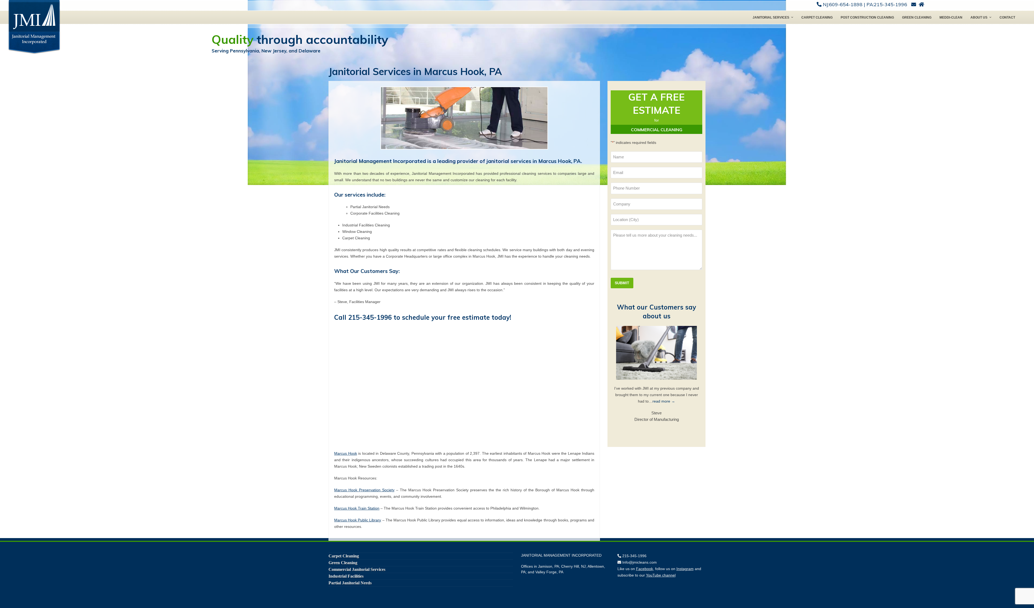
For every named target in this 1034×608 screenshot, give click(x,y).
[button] (617, 373)
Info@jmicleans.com (639, 562)
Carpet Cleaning (344, 556)
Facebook (644, 569)
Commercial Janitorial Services (357, 569)
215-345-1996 (370, 317)
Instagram (685, 569)
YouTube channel (661, 575)
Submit (622, 283)
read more (682, 401)
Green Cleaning (343, 562)
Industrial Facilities (346, 576)
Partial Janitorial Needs (350, 583)
